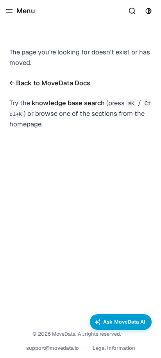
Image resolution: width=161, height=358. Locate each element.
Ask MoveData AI (124, 321)
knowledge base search (68, 103)
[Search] (132, 11)
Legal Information (114, 348)
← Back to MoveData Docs (49, 83)
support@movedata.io (52, 348)
